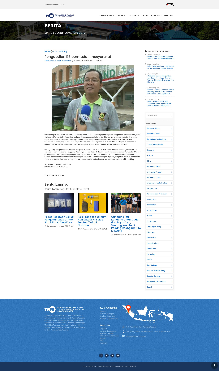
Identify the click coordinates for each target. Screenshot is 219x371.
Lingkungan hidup (154, 227)
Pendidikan (151, 249)
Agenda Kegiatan (107, 333)
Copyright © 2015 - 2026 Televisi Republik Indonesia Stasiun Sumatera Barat (109, 366)
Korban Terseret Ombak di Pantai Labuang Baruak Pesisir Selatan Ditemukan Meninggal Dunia (160, 92)
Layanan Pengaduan (108, 331)
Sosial (149, 287)
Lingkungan (151, 221)
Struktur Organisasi (107, 316)
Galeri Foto (156, 15)
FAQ (101, 341)
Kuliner (150, 216)
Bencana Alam (153, 128)
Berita (145, 15)
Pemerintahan (153, 243)
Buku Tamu (168, 15)
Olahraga (151, 232)
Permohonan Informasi (109, 336)
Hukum (150, 155)
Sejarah (103, 311)
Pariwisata (151, 238)
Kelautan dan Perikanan (157, 194)
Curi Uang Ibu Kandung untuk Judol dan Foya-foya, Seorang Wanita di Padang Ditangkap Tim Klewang (126, 223)
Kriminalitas (152, 210)
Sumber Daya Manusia (109, 318)
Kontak (103, 338)
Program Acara (105, 15)
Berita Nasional (153, 133)
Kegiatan (103, 343)
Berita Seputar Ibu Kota (156, 139)
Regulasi (103, 329)
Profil (120, 15)
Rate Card (133, 15)
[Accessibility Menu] (214, 365)
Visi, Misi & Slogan (107, 314)
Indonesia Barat (153, 166)
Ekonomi (150, 150)
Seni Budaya (152, 265)
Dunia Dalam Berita (155, 144)
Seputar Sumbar (153, 276)
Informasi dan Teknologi (157, 183)
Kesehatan (66, 61)
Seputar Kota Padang (156, 270)
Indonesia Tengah (154, 172)
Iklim (149, 161)
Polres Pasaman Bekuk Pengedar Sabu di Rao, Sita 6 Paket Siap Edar (59, 219)
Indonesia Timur (153, 177)
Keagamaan (152, 188)
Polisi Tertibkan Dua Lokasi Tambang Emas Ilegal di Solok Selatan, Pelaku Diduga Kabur (159, 103)
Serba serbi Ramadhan (156, 281)
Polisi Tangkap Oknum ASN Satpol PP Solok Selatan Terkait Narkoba (92, 221)
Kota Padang (60, 51)
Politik (149, 259)
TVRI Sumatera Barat (52, 61)
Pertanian (151, 254)
